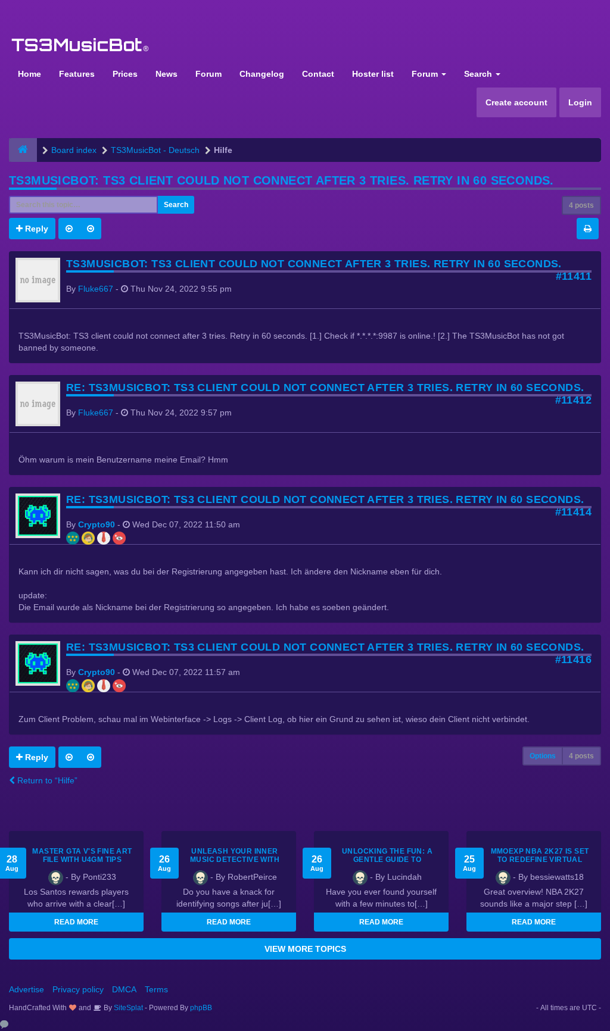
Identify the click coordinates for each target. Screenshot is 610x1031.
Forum (208, 74)
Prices (125, 74)
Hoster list (373, 74)
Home (29, 74)
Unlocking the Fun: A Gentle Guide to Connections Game (387, 859)
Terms (156, 989)
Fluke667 (95, 288)
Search (479, 74)
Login (580, 102)
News (166, 74)
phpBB (201, 1008)
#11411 (574, 276)
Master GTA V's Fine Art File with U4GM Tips (82, 855)
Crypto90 (96, 524)
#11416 (573, 660)
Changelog (261, 74)
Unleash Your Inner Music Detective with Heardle (234, 859)
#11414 (573, 512)
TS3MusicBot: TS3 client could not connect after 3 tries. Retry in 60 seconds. (281, 180)
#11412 (573, 400)
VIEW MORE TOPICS (305, 949)
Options (543, 756)
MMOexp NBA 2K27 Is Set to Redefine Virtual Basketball (540, 859)
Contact (318, 74)
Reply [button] (35, 228)
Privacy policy (78, 989)
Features (77, 74)
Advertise (26, 989)
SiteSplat (127, 1008)
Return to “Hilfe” (46, 780)
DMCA (124, 989)
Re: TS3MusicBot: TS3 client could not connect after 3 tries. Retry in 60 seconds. (325, 387)
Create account (516, 102)
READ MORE (76, 922)
